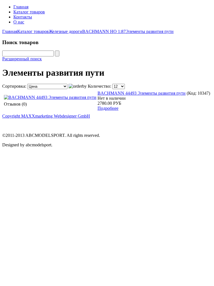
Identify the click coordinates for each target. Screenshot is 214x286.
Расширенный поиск (22, 58)
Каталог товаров (29, 11)
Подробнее (108, 108)
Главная (20, 6)
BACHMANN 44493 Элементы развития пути (142, 93)
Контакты (22, 17)
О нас (18, 22)
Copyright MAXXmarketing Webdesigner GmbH (46, 116)
